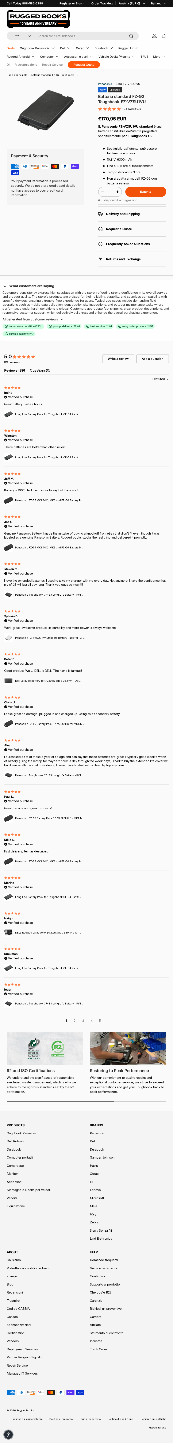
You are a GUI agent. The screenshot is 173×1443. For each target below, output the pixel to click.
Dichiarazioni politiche (153, 1419)
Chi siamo (14, 1260)
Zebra (94, 1222)
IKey (93, 1214)
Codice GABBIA (18, 1309)
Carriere (95, 1317)
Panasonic (105, 83)
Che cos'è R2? (100, 1292)
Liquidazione (16, 1206)
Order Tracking (102, 3)
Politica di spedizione (120, 1419)
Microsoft (97, 1198)
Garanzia (96, 1301)
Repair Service (52, 64)
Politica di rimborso (61, 1419)
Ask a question (153, 358)
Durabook (14, 1149)
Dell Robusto (16, 1141)
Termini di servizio (90, 1419)
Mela (93, 1206)
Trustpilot (13, 1301)
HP (92, 1182)
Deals (11, 48)
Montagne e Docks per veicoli (28, 1190)
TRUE (144, 56)
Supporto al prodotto (105, 1284)
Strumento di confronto (106, 1333)
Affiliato (95, 1325)
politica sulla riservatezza (27, 1419)
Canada (12, 1317)
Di (8, 64)
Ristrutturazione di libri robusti (28, 1268)
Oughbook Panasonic (22, 1133)
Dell (92, 1141)
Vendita (12, 1198)
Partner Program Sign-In (24, 1357)
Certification (15, 1333)
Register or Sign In (72, 3)
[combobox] (73, 36)
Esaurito (145, 191)
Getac (94, 1174)
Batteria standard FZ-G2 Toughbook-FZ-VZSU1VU (54, 74)
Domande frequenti (104, 1260)
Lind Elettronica (101, 1238)
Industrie (96, 1341)
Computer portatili (20, 1157)
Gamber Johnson (102, 1157)
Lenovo (95, 1190)
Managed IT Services (22, 1373)
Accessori (14, 1182)
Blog (10, 1284)
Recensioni (15, 1292)
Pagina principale (17, 74)
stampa (12, 1276)
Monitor (12, 1174)
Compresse (15, 1166)
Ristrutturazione (26, 64)
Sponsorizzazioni (19, 1325)
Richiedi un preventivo (106, 1309)
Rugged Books (25, 1410)
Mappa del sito (157, 1427)
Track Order (98, 1349)
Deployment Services (22, 1349)
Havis (94, 1166)
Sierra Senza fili (101, 1230)
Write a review (118, 358)
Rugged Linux (128, 48)
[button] (8, 1435)
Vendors (13, 1341)
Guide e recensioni (103, 1268)
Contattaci (97, 1276)
